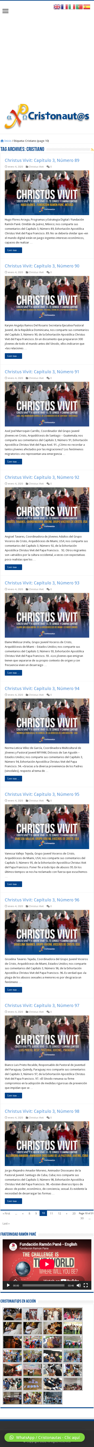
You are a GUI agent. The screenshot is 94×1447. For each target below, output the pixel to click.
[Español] (87, 6)
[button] (44, 1437)
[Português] (79, 6)
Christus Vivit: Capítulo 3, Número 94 (42, 688)
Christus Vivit (36, 166)
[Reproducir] (8, 1285)
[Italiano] (72, 6)
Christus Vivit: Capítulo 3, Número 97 (42, 1005)
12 (59, 1213)
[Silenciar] (79, 1285)
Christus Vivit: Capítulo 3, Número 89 (42, 160)
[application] (47, 1264)
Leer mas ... (13, 250)
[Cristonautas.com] (47, 115)
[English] (57, 6)
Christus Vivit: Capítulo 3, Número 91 (42, 371)
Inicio (7, 140)
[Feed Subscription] (92, 149)
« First (6, 1213)
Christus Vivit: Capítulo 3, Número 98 (42, 1111)
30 (82, 1218)
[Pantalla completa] (86, 1285)
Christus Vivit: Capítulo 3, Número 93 (42, 583)
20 (73, 1213)
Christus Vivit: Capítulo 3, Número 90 (42, 266)
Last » (6, 1223)
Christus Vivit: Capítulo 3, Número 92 (42, 477)
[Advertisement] (47, 54)
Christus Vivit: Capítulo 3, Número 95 (42, 794)
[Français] (64, 6)
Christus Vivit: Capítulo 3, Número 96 (42, 899)
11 (51, 1213)
